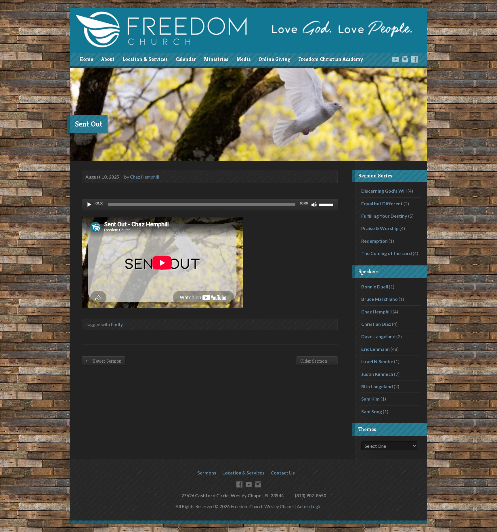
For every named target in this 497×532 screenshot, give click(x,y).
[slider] (327, 204)
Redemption (374, 241)
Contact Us (283, 472)
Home (86, 59)
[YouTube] (395, 59)
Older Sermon (317, 361)
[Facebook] (414, 59)
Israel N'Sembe (377, 361)
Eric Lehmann (375, 349)
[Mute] (314, 205)
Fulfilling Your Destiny (384, 216)
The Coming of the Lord (386, 253)
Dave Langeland (378, 336)
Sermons (206, 472)
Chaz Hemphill (144, 176)
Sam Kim (370, 398)
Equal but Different (382, 203)
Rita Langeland (377, 386)
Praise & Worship (380, 228)
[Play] (89, 205)
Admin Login (309, 506)
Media (243, 59)
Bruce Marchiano (379, 299)
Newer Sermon (103, 361)
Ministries (216, 59)
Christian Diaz (376, 324)
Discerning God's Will (384, 191)
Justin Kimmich (377, 374)
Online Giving (274, 59)
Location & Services (145, 59)
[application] (210, 204)
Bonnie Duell (374, 286)
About (107, 59)
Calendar (186, 59)
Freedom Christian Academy (330, 59)
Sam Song (371, 411)
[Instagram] (405, 59)
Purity (117, 324)
